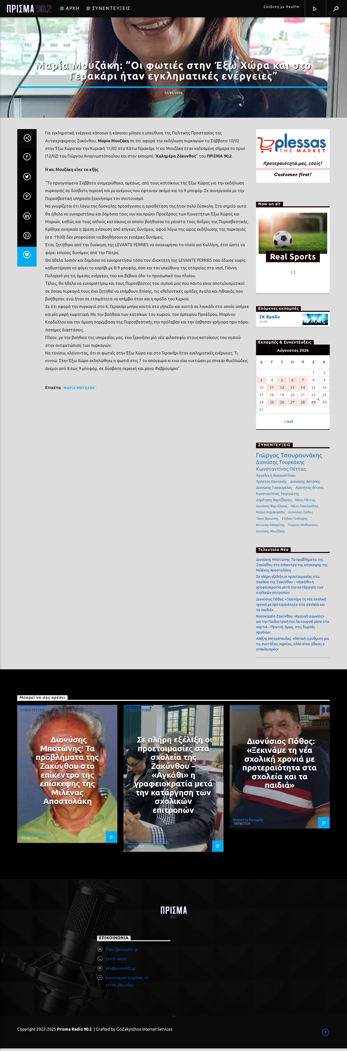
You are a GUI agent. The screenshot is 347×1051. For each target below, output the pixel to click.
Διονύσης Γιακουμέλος (274, 488)
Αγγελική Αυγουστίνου (275, 475)
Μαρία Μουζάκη (79, 388)
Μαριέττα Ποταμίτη (36, 834)
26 (282, 402)
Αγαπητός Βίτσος (309, 488)
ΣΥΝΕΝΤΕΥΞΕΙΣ (111, 8)
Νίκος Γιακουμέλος (304, 506)
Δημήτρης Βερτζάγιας (274, 500)
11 (272, 387)
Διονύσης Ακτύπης (305, 482)
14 (303, 387)
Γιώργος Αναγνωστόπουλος (148, 843)
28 (303, 402)
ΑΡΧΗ (72, 8)
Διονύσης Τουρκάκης (280, 462)
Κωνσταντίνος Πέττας (281, 469)
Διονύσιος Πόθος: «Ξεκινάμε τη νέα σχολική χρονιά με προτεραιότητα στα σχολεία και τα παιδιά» (291, 604)
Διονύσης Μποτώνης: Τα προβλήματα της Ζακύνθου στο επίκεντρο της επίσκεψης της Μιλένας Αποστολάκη (292, 565)
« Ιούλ (288, 422)
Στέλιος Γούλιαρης (295, 518)
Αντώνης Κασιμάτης (270, 525)
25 (272, 402)
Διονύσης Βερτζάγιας (272, 506)
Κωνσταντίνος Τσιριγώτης (277, 494)
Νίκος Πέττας (305, 500)
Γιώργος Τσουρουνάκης (289, 455)
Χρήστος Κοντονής (271, 482)
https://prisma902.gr (122, 950)
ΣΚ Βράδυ (269, 317)
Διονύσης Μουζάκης (270, 531)
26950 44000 (116, 959)
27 (292, 402)
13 (292, 387)
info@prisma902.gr (121, 968)
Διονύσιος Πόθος (300, 512)
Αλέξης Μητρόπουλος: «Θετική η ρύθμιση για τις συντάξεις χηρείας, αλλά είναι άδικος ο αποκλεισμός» (292, 644)
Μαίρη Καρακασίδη (270, 512)
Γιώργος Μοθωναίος (303, 525)
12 (282, 387)
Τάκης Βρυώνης (267, 518)
